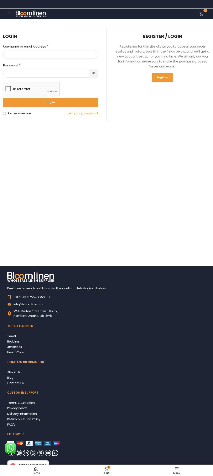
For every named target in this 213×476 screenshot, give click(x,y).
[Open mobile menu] (9, 14)
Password (12, 65)
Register (162, 77)
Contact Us (15, 383)
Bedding (13, 341)
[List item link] (106, 297)
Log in (50, 102)
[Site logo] (31, 13)
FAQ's (11, 424)
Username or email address (25, 46)
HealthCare (15, 352)
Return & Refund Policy (23, 419)
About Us (13, 372)
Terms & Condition (21, 403)
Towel (11, 336)
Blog (10, 377)
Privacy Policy (17, 408)
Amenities (14, 347)
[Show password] (93, 73)
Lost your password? (82, 113)
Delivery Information (22, 414)
